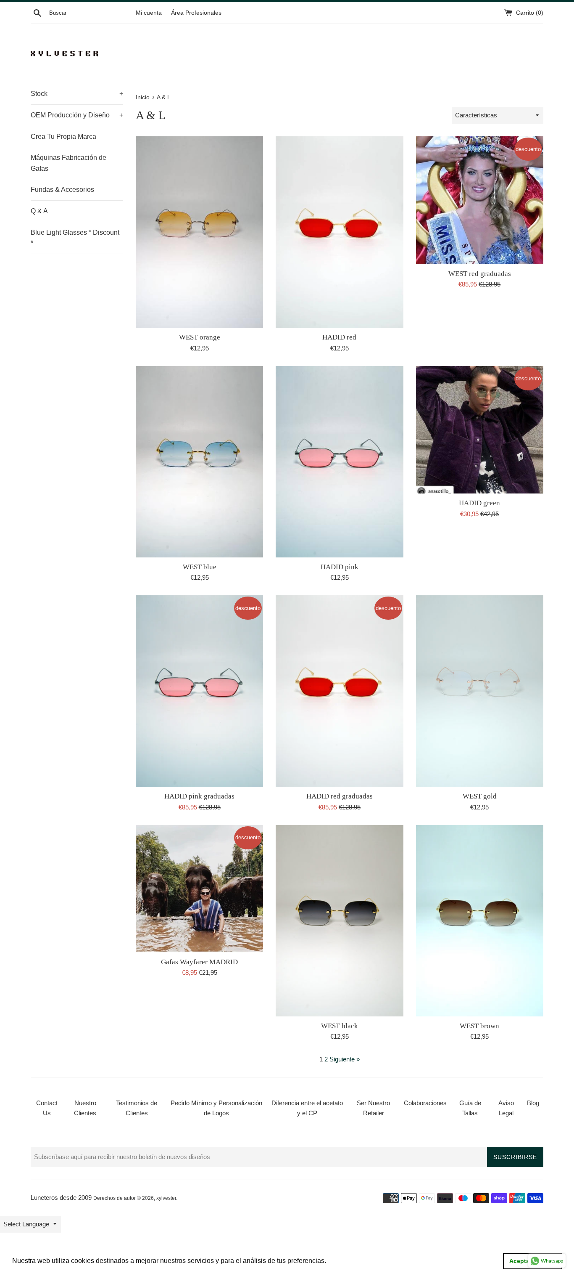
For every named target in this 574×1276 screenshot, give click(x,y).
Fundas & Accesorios (62, 189)
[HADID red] (339, 232)
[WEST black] (339, 920)
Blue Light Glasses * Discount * (75, 238)
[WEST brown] (479, 920)
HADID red (339, 337)
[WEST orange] (199, 232)
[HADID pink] (339, 461)
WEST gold (480, 796)
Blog (533, 1102)
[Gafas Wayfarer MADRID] (199, 888)
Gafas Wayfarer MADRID (199, 962)
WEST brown (479, 1026)
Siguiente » (344, 1059)
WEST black (339, 1026)
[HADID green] (479, 429)
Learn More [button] (346, 1260)
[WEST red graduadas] (479, 200)
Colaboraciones (425, 1102)
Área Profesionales (196, 13)
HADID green (479, 503)
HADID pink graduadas (199, 796)
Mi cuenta (149, 13)
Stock (77, 93)
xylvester (166, 1198)
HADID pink (339, 567)
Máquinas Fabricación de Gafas (68, 163)
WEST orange (199, 337)
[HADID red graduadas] (339, 691)
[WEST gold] (479, 691)
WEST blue (199, 567)
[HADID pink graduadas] (199, 691)
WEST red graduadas (479, 274)
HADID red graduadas (339, 796)
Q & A (39, 211)
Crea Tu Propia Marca (63, 136)
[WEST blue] (199, 461)
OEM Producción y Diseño (77, 115)
